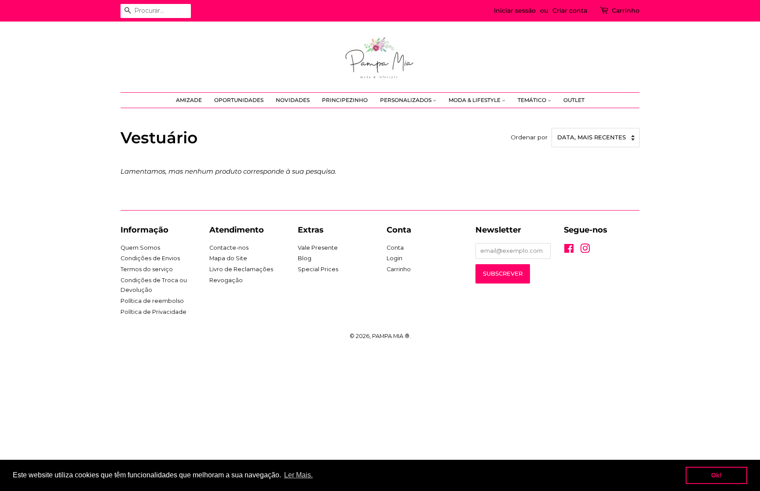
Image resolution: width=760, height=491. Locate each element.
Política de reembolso (152, 301)
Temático (533, 100)
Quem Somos (140, 247)
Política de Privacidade (153, 312)
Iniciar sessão (515, 11)
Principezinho (345, 100)
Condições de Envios (150, 258)
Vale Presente (318, 247)
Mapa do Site (228, 258)
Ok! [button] (716, 475)
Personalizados (406, 100)
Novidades (293, 100)
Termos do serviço (147, 269)
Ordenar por (529, 137)
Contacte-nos (228, 247)
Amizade (189, 100)
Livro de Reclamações (241, 269)
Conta (395, 247)
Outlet (574, 100)
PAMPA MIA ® (390, 336)
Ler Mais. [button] (298, 475)
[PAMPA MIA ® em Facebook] (569, 250)
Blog (304, 258)
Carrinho (625, 11)
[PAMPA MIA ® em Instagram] (585, 250)
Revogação (226, 280)
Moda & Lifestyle (475, 100)
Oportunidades (238, 100)
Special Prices (318, 269)
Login (394, 258)
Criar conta (569, 11)
